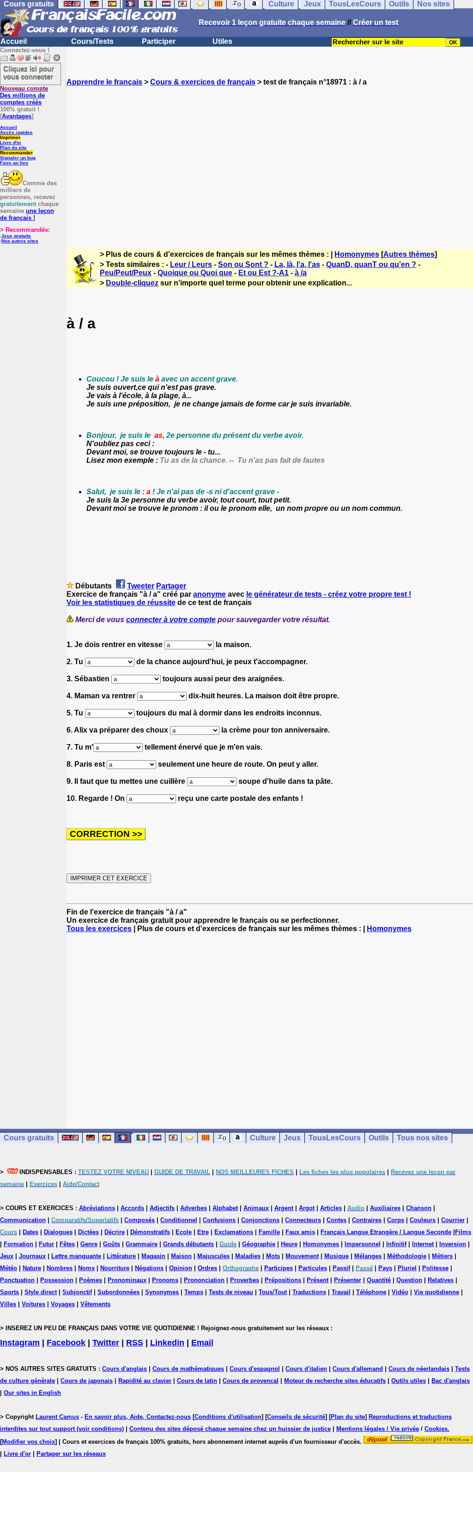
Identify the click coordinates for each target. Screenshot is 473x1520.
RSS (134, 1342)
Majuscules (213, 1256)
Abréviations (97, 1208)
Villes (8, 1304)
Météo (8, 1268)
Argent (283, 1208)
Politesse (435, 1268)
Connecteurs (303, 1220)
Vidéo (400, 1292)
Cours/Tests (92, 41)
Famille (269, 1232)
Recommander (16, 152)
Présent (317, 1280)
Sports (9, 1292)
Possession (56, 1280)
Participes (278, 1268)
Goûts (111, 1244)
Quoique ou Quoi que (195, 273)
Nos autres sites (19, 240)
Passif (341, 1268)
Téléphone (371, 1292)
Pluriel (407, 1268)
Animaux (256, 1208)
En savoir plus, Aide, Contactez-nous (138, 1416)
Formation (18, 1244)
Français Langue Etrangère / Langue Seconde (386, 1232)
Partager (171, 586)
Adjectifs (162, 1208)
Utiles (222, 41)
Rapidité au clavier (144, 1380)
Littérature (121, 1256)
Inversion (452, 1244)
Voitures (33, 1304)
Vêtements (95, 1304)
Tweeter (140, 586)
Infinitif (396, 1244)
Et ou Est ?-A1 (263, 273)
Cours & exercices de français (202, 82)
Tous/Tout (273, 1292)
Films (463, 1232)
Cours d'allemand (358, 1368)
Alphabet (225, 1208)
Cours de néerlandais (418, 1368)
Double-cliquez (132, 283)
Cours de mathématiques (188, 1368)
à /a (301, 273)
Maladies (248, 1256)
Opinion (180, 1268)
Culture (263, 1138)
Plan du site (13, 147)
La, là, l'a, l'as (297, 264)
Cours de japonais (87, 1380)
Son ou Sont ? (243, 264)
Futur (46, 1244)
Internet (423, 1244)
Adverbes (193, 1208)
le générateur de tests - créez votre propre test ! (328, 594)
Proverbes (244, 1280)
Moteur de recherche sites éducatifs (335, 1380)
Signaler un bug (18, 157)
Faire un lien (14, 162)
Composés (139, 1220)
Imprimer (10, 137)
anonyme (209, 594)
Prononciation (204, 1280)
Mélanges (368, 1256)
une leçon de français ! (27, 214)
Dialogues (58, 1232)
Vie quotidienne (436, 1292)
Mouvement (302, 1256)
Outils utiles (408, 1380)
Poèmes (90, 1280)
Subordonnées (118, 1292)
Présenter (347, 1280)
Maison (181, 1256)
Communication (23, 1220)
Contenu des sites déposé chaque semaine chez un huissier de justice (230, 1428)
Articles (331, 1208)
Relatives (441, 1280)
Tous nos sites (422, 1138)
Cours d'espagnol (255, 1368)
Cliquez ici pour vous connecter (28, 72)
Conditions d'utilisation (227, 1416)
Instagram (20, 1342)
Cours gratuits (29, 1138)
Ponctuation (17, 1280)
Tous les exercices (99, 929)
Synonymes (162, 1292)
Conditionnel (178, 1220)
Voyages (63, 1304)
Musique (336, 1256)
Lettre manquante (76, 1256)
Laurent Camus (57, 1416)
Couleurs (423, 1220)
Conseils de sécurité (296, 1416)
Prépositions (283, 1280)
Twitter (105, 1342)
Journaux (32, 1256)
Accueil (13, 41)
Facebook (66, 1342)
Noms (86, 1268)
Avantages (16, 116)
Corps (395, 1220)
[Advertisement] (270, 159)
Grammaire (142, 1244)
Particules (312, 1268)
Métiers (442, 1256)
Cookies (436, 1428)
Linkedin (167, 1342)
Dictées (88, 1232)
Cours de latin (197, 1380)
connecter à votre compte (171, 620)
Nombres (60, 1268)
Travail (341, 1292)
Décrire (114, 1232)
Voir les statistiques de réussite (121, 602)
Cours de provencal (251, 1380)
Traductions (309, 1292)
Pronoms (165, 1280)
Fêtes (67, 1244)
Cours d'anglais (124, 1368)
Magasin (153, 1256)
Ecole (184, 1232)
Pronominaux (127, 1280)
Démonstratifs (150, 1232)
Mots (273, 1256)
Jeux (292, 1138)
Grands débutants (188, 1244)
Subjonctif (77, 1292)
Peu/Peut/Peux (126, 273)
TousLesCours (335, 1138)
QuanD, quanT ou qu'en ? (371, 264)
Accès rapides (16, 132)
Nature (32, 1268)
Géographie (258, 1244)
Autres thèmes (409, 254)
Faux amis (300, 1232)
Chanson (418, 1208)
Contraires (367, 1220)
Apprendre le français (104, 82)
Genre (88, 1244)
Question (409, 1280)
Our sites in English (32, 1392)
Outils (379, 1138)
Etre (203, 1232)
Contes (336, 1220)
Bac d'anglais (450, 1380)
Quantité (379, 1280)
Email (202, 1342)
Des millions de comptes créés (24, 95)
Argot (307, 1208)
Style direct (40, 1292)
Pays (385, 1268)
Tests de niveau (231, 1292)
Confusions (219, 1220)
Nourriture (114, 1268)
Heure (289, 1244)
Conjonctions (260, 1220)
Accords (132, 1208)
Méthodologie (406, 1256)
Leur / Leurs (191, 264)
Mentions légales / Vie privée (377, 1428)
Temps (193, 1292)
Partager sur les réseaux (71, 1453)
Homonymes (356, 254)
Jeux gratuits (16, 235)
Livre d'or (10, 142)
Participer (159, 41)
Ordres (207, 1268)
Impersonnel (363, 1244)
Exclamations (233, 1232)
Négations (149, 1268)
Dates (30, 1232)
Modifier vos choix (28, 1441)
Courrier (453, 1220)
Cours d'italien (306, 1368)
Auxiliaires (385, 1208)
